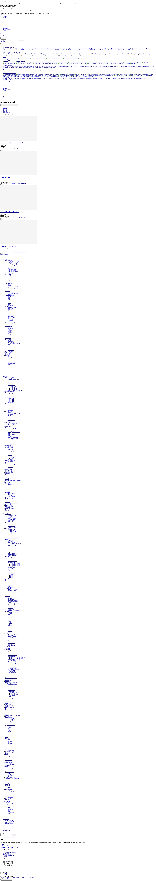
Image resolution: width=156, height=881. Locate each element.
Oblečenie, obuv (11, 812)
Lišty (9, 277)
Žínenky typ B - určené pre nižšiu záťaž (18, 658)
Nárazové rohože (11, 685)
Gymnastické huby (11, 695)
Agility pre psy (8, 798)
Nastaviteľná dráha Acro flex (9, 212)
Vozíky (9, 299)
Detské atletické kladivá (12, 269)
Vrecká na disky (11, 319)
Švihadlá (7, 510)
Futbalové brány (11, 557)
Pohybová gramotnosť (9, 710)
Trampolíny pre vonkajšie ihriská (11, 778)
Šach (6, 766)
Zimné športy (7, 784)
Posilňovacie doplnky (9, 508)
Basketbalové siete (11, 537)
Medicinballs (7, 502)
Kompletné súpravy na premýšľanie (15, 289)
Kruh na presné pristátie (12, 672)
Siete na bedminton (11, 526)
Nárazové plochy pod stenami (13, 722)
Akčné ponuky (10, 81)
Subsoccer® (7, 796)
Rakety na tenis (11, 586)
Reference (5, 81)
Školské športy (6, 648)
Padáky (6, 753)
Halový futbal (10, 566)
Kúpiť (2, 150)
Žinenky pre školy (11, 651)
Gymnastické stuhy (9, 473)
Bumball (7, 716)
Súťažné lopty (10, 340)
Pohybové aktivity (8, 760)
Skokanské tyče (8, 338)
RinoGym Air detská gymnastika (14, 379)
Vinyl (9, 486)
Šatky (9, 788)
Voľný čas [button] (5, 72)
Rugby (9, 628)
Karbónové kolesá (11, 315)
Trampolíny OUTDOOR (15, 443)
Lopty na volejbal (11, 636)
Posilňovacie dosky (11, 723)
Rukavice (10, 334)
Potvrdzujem (2, 14)
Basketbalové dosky (12, 529)
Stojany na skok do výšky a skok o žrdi (13, 322)
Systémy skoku (8, 463)
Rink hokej (10, 623)
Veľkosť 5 (12, 533)
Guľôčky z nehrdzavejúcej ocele (14, 343)
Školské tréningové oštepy (13, 307)
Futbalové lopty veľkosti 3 (15, 563)
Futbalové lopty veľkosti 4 (15, 564)
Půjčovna (5, 24)
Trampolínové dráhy (12, 434)
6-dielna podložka (13, 388)
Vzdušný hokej (8, 783)
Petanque (9, 731)
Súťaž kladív (10, 331)
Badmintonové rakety (12, 525)
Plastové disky (10, 316)
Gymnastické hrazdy (9, 406)
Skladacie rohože (11, 385)
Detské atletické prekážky (13, 271)
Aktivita (9, 763)
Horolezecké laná (11, 698)
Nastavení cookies (32, 877)
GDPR (27, 877)
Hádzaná (7, 570)
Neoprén (9, 485)
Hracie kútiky (8, 789)
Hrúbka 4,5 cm (11, 400)
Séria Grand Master (14, 438)
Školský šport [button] (5, 59)
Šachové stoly (10, 768)
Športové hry (5, 513)
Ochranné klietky (8, 353)
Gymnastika (5, 376)
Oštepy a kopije (8, 306)
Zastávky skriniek (11, 275)
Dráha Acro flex (5, 177)
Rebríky (9, 696)
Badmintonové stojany (12, 527)
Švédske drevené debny (12, 424)
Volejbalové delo (11, 638)
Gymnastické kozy (11, 690)
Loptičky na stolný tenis (12, 589)
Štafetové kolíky (8, 352)
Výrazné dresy (10, 517)
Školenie (9, 298)
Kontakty (5, 30)
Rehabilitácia (8, 492)
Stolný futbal (7, 765)
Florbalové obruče (11, 545)
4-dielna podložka (13, 386)
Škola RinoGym (11, 384)
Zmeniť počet (3, 148)
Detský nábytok (11, 791)
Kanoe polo (10, 631)
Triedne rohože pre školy (12, 684)
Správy (9, 433)
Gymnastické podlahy (9, 464)
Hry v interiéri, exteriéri (10, 725)
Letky (9, 773)
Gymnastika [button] (5, 50)
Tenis (6, 582)
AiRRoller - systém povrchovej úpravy (12, 715)
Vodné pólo (7, 593)
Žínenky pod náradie (9, 705)
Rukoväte (10, 330)
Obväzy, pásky (11, 805)
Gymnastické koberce (9, 397)
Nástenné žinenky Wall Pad (13, 675)
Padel (9, 632)
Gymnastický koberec (7, 854)
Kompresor (10, 516)
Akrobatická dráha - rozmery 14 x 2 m (12, 143)
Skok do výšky (8, 283)
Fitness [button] (4, 68)
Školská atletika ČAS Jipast (13, 265)
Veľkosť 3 (12, 532)
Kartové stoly (10, 767)
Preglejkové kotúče (11, 317)
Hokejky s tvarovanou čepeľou (16, 544)
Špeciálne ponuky (11, 650)
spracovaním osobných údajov (11, 837)
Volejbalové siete (11, 609)
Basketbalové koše (11, 530)
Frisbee (9, 728)
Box (6, 804)
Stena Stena (12, 721)
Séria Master (12, 439)
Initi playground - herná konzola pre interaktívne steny (15, 711)
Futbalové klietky (11, 568)
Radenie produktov (4, 114)
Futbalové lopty (11, 562)
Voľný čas (5, 714)
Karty (6, 737)
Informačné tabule (8, 640)
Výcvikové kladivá (11, 332)
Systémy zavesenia (9, 511)
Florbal (6, 539)
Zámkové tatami (11, 674)
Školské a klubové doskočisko (11, 678)
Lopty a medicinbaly (9, 351)
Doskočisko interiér (9, 680)
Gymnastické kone (9, 417)
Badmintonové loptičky (12, 523)
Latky (6, 347)
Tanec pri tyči (8, 761)
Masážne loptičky (11, 494)
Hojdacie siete (10, 602)
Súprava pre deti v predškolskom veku (15, 390)
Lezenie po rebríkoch (12, 607)
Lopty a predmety (8, 749)
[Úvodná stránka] (4, 37)
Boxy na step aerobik (9, 509)
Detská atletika (8, 260)
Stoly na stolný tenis (12, 592)
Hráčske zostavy (11, 792)
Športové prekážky (9, 295)
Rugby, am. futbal (8, 581)
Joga (6, 488)
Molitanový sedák (8, 709)
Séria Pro (10, 455)
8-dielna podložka (13, 389)
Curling (9, 732)
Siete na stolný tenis (11, 591)
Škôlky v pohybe (8, 820)
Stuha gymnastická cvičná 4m (8, 855)
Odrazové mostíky (8, 426)
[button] (0, 33)
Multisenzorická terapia (9, 752)
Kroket (9, 730)
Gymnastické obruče (9, 472)
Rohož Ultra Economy (12, 660)
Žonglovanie (7, 785)
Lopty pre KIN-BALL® (12, 515)
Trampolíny (10, 435)
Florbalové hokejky (12, 542)
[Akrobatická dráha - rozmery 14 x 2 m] (78, 128)
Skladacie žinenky (11, 663)
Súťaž (9, 297)
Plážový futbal (10, 629)
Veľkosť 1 (12, 575)
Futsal (9, 615)
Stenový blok (12, 719)
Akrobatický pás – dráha (8, 246)
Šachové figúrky (11, 769)
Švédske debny (8, 422)
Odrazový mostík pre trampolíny (14, 432)
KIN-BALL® (8, 514)
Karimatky (7, 497)
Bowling (9, 727)
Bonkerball (10, 726)
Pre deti (9, 755)
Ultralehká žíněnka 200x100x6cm (9, 852)
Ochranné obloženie (12, 444)
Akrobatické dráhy (9, 469)
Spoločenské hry (8, 762)
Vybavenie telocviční (9, 683)
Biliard (6, 738)
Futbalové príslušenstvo (12, 561)
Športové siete (8, 597)
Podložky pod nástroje (12, 394)
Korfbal (9, 624)
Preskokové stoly (8, 427)
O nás (4, 23)
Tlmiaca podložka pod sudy (10, 777)
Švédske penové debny (12, 423)
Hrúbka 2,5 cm (11, 398)
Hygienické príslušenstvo (10, 702)
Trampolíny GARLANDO (13, 781)
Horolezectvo (8, 717)
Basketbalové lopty (11, 531)
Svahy (9, 279)
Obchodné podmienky (7, 29)
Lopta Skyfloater (11, 750)
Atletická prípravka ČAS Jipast (14, 263)
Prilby (9, 810)
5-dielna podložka (13, 387)
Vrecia (9, 813)
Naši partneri (5, 28)
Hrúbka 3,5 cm (11, 399)
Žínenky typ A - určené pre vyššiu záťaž (18, 657)
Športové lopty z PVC (12, 268)
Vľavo (11, 336)
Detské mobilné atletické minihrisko (15, 264)
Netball (6, 580)
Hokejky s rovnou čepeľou (15, 543)
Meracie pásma (8, 354)
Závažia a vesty (8, 504)
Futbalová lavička (11, 567)
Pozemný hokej (11, 627)
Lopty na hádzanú (11, 573)
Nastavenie (3, 5)
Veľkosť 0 (12, 574)
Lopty (6, 594)
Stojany (9, 276)
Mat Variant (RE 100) (12, 661)
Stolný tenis (7, 588)
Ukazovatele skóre (9, 611)
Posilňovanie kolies (9, 506)
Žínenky (7, 649)
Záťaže (9, 327)
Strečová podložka (11, 676)
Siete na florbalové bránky (13, 599)
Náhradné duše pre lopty (12, 519)
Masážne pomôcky (11, 493)
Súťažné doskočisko (9, 679)
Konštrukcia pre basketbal (13, 538)
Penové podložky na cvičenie (13, 669)
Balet (6, 462)
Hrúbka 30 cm (13, 453)
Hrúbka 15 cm (13, 451)
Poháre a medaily (6, 80)
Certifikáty (2, 844)
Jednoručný (10, 484)
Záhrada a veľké (13, 770)
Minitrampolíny (11, 431)
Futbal (6, 556)
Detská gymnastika (9, 377)
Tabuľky (9, 743)
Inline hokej (10, 625)
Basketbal (7, 528)
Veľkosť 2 (12, 576)
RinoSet (9, 381)
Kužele (9, 786)
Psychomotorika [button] (6, 77)
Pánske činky (10, 412)
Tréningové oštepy (11, 308)
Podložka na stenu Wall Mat (10, 818)
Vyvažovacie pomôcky (9, 498)
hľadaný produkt (3, 40)
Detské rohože (10, 273)
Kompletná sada (11, 821)
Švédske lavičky (11, 691)
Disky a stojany (8, 314)
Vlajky (9, 358)
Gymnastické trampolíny (10, 428)
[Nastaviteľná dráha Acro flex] (78, 197)
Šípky (9, 776)
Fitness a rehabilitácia (7, 482)
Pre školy (9, 756)
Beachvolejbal (10, 635)
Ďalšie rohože (10, 393)
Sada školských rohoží (12, 662)
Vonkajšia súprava (11, 645)
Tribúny (9, 364)
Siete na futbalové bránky (13, 600)
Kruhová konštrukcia (9, 460)
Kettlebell (7, 500)
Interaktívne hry (11, 793)
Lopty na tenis (10, 585)
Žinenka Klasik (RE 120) (13, 654)
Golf (9, 729)
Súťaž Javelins (10, 309)
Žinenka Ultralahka (11, 656)
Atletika (4, 259)
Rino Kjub (10, 378)
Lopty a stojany (8, 339)
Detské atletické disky (12, 270)
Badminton (7, 522)
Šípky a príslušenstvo (9, 772)
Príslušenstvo (10, 305)
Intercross (7, 579)
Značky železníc (11, 361)
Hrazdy (9, 697)
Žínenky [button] (4, 57)
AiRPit (9, 448)
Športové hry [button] (5, 64)
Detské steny (10, 718)
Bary (9, 280)
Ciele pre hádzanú (11, 572)
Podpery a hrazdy (8, 505)
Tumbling (7, 479)
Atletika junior (8, 267)
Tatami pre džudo (11, 803)
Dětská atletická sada (7, 853)
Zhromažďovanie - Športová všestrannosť (13, 480)
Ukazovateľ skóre (11, 643)
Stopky (9, 356)
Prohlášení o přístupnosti (5, 877)
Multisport (10, 617)
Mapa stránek (13, 877)
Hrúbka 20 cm (13, 452)
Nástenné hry (10, 790)
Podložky (9, 490)
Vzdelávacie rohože (11, 670)
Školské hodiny (8, 704)
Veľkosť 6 (12, 534)
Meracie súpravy (11, 359)
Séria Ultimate (13, 440)
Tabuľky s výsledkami (12, 362)
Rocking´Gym (8, 478)
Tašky (9, 311)
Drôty (9, 329)
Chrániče (9, 808)
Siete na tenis (10, 587)
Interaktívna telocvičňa (9, 707)
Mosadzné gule (11, 342)
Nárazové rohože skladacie (13, 396)
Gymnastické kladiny (9, 403)
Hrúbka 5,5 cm (11, 401)
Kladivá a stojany (8, 326)
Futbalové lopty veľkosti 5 (15, 565)
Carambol (12, 744)
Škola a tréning (11, 521)
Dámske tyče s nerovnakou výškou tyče (15, 413)
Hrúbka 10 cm (13, 450)
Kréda (9, 740)
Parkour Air (10, 757)
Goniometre (10, 495)
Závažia (9, 815)
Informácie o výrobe (4, 845)
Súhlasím (14, 5)
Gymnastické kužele (9, 470)
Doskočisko (7, 291)
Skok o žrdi (7, 274)
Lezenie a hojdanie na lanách (13, 603)
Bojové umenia (6, 801)
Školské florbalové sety (12, 554)
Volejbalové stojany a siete (13, 634)
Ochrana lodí (7, 795)
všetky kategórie (3, 254)
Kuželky (7, 748)
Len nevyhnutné (9, 5)
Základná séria (11, 449)
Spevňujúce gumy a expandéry (11, 503)
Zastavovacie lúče (11, 363)
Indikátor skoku (11, 520)
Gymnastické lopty (9, 471)
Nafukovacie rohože (9, 447)
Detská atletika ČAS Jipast (13, 262)
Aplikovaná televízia (9, 822)
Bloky (9, 807)
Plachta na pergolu (8, 799)
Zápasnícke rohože (11, 671)
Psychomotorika (8, 499)
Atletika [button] (4, 45)
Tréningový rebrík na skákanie (14, 610)
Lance (9, 409)
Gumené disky (10, 320)
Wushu (6, 816)
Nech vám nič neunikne (5, 833)
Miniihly (9, 415)
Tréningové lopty (11, 341)
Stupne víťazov (8, 706)
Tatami (6, 802)
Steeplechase (10, 296)
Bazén (11, 745)
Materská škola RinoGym (13, 382)
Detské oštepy (10, 272)
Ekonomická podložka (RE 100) (14, 659)
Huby (9, 418)
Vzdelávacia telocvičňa (9, 391)
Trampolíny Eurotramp (12, 437)
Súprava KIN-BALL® (12, 518)
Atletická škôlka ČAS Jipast (13, 261)
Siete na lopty (10, 605)
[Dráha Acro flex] (78, 163)
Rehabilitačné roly (11, 496)
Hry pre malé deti (11, 764)
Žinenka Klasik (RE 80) (12, 655)
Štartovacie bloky (8, 300)
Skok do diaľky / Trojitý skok (11, 288)
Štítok (9, 746)
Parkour (7, 754)
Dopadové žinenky (9, 392)
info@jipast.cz (6, 873)
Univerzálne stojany (11, 357)
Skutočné (12, 335)
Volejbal (9, 621)
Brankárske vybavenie (12, 555)
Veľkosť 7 (12, 535)
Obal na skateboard (14, 286)
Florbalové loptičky (11, 553)
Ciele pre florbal (11, 540)
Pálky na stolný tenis (12, 590)
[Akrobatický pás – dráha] (78, 232)
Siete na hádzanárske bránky (13, 601)
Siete (9, 491)
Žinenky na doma (11, 652)
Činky (6, 483)
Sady (11, 380)
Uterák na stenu (13, 720)
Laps (9, 811)
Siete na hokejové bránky (13, 604)
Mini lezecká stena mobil (10, 751)
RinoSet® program (6, 856)
